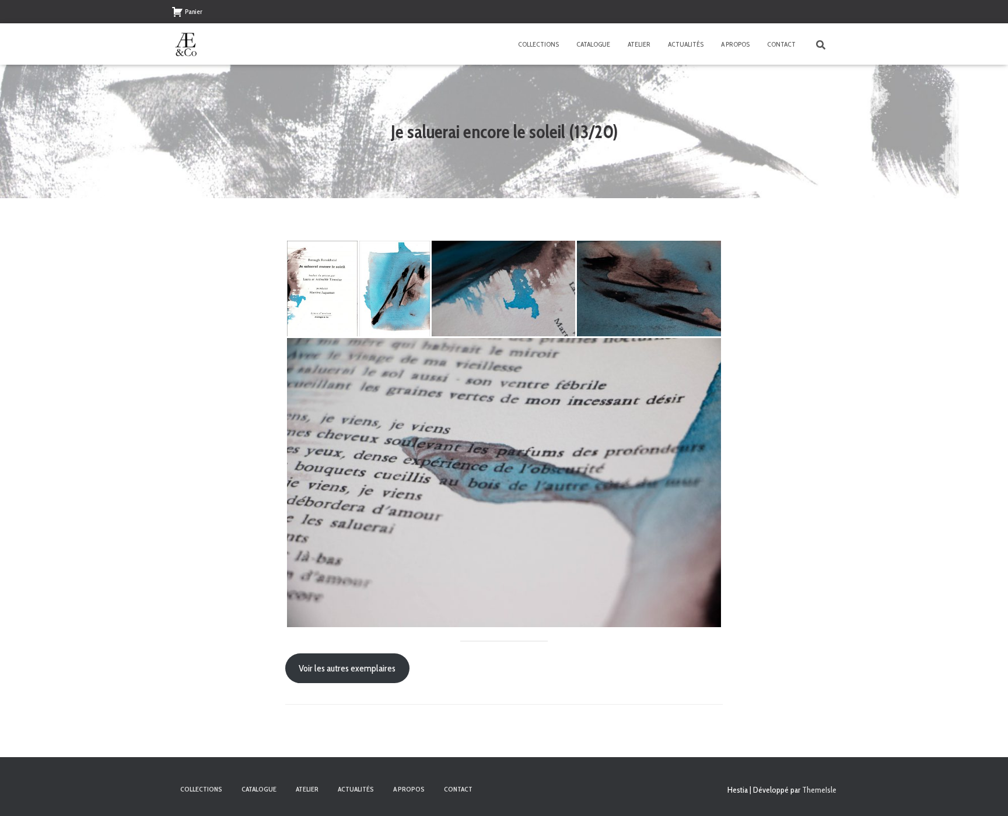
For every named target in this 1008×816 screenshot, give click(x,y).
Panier (193, 11)
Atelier (639, 44)
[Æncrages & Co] (186, 44)
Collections (538, 44)
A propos (735, 44)
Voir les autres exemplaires (347, 668)
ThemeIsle (819, 790)
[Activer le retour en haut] (985, 792)
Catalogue (593, 44)
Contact (781, 44)
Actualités (686, 44)
